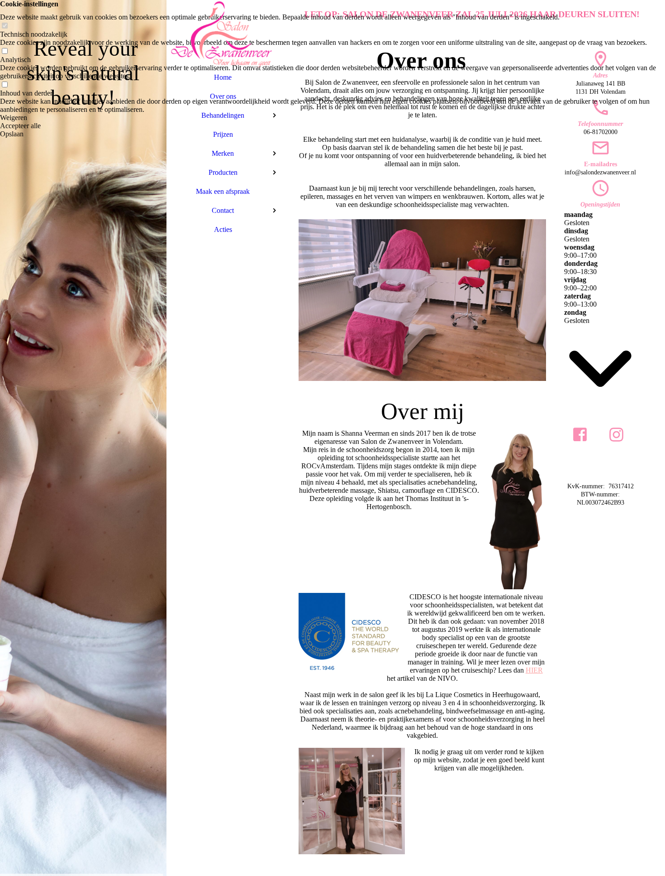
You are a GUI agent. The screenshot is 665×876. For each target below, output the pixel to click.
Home (223, 77)
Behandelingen (222, 115)
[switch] (4, 26)
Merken (223, 153)
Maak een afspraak (223, 191)
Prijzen (223, 134)
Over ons (223, 96)
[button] (332, 118)
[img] (83, 438)
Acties (223, 229)
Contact (223, 210)
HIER (534, 670)
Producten (223, 172)
